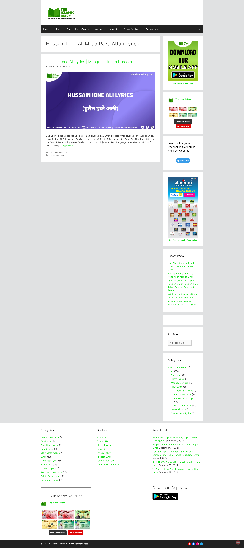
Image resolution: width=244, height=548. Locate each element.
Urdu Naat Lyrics (182, 405)
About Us (114, 29)
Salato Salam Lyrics (181, 413)
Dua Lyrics (176, 375)
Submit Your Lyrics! (132, 29)
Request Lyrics (152, 29)
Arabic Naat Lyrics (183, 390)
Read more (68, 145)
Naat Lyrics (176, 386)
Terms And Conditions (108, 464)
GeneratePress (81, 544)
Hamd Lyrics (177, 379)
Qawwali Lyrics (178, 409)
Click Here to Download (183, 83)
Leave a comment (56, 155)
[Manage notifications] (238, 542)
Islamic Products (82, 29)
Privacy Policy (104, 453)
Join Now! (184, 160)
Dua (68, 29)
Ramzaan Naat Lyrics (185, 398)
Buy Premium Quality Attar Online (183, 240)
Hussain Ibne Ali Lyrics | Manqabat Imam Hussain (89, 61)
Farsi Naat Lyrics (182, 394)
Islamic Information (177, 367)
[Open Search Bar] (199, 29)
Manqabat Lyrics (62, 152)
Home (46, 29)
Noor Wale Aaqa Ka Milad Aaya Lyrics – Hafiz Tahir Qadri (181, 266)
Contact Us (100, 29)
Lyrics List (102, 449)
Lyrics (56, 29)
